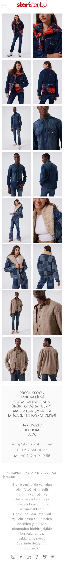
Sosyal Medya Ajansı (32, 402)
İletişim (32, 430)
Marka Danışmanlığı (32, 411)
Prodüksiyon (32, 393)
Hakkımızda (32, 425)
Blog (32, 434)
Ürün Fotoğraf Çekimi (32, 406)
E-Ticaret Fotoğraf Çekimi (32, 415)
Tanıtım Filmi (32, 397)
